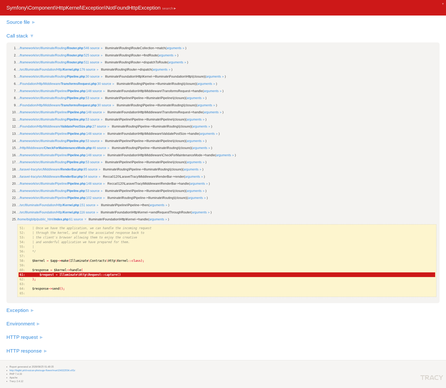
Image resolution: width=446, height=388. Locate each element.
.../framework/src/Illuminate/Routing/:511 (53, 62)
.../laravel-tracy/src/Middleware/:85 (52, 169)
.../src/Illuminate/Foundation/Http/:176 (51, 69)
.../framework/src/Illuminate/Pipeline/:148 (54, 91)
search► (169, 8)
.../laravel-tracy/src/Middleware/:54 (52, 176)
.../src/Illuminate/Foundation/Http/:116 (51, 212)
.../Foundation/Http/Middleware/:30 (59, 84)
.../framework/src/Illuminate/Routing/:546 (53, 48)
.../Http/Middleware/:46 (56, 148)
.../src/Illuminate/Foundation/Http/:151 (51, 205)
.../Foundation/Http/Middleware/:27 (56, 126)
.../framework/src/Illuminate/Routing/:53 (53, 98)
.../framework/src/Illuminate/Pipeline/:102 (54, 198)
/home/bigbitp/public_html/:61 (45, 219)
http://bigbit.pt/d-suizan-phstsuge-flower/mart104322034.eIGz (42, 370)
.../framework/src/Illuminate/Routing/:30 (53, 76)
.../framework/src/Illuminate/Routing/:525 (53, 55)
